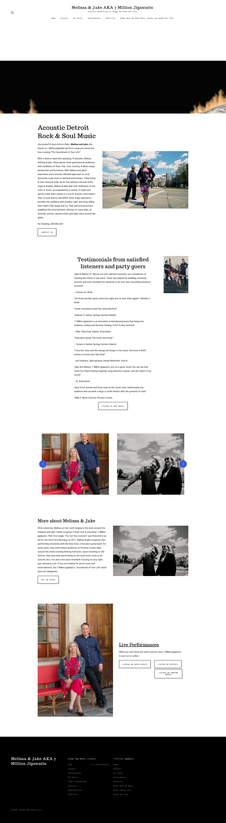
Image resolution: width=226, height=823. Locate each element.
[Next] (183, 464)
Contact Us (47, 232)
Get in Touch (48, 580)
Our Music (78, 18)
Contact (64, 18)
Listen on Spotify (168, 664)
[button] (75, 464)
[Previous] (42, 464)
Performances (94, 18)
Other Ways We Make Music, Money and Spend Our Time (146, 18)
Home (53, 18)
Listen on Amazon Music (168, 673)
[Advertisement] (113, 43)
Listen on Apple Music (135, 664)
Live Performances (139, 644)
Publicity (110, 18)
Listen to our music (113, 406)
